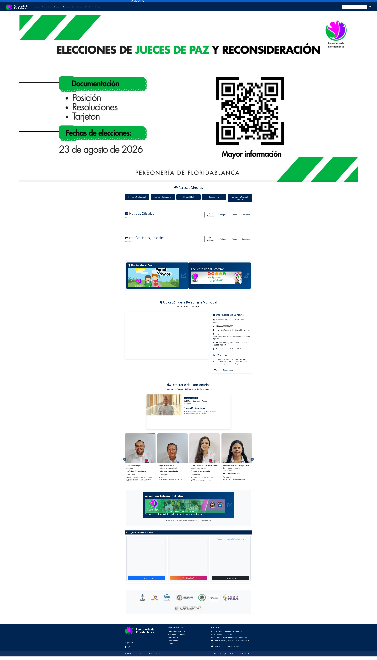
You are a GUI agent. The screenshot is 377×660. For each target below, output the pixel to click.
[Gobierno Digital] (230, 601)
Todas (234, 215)
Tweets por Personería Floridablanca (230, 542)
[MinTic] (188, 612)
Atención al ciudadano (163, 197)
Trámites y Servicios (84, 7)
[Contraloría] (155, 601)
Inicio (37, 7)
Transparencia (68, 7)
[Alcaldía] (184, 601)
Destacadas (246, 215)
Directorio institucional (176, 635)
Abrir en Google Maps (224, 370)
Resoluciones (214, 197)
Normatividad (188, 197)
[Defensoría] (167, 601)
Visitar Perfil (189, 582)
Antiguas (223, 215)
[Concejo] (202, 601)
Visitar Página (147, 582)
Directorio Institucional (137, 197)
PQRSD (170, 647)
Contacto (98, 7)
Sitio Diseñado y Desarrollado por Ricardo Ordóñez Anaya (233, 657)
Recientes (210, 216)
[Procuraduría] (142, 601)
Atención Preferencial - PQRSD (240, 198)
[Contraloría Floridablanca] (214, 601)
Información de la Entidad (50, 7)
